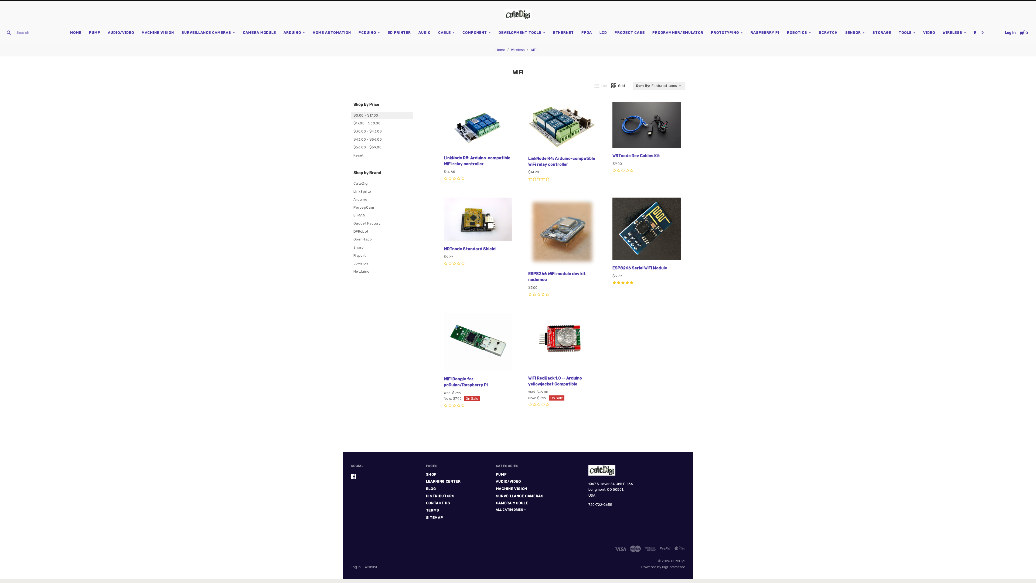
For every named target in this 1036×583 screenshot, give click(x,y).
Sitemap (434, 518)
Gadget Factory (367, 223)
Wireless (952, 32)
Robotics (797, 32)
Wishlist (371, 567)
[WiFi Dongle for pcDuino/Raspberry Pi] (478, 343)
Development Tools (520, 32)
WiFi (533, 50)
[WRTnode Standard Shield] (478, 220)
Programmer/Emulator (678, 32)
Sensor (853, 32)
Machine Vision (158, 32)
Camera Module (259, 32)
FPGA (586, 32)
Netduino (361, 271)
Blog (431, 489)
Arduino (292, 32)
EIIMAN (359, 215)
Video (929, 32)
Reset (358, 155)
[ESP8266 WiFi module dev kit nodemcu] (562, 233)
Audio (424, 32)
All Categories (510, 509)
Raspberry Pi (765, 32)
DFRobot (360, 231)
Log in (1010, 32)
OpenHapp (362, 239)
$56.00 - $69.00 (367, 147)
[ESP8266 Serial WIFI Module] (646, 230)
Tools (905, 32)
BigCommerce (673, 567)
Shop (431, 474)
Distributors (440, 496)
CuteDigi (361, 183)
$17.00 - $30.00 (366, 123)
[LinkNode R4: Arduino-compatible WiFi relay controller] (562, 127)
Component (474, 32)
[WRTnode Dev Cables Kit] (646, 126)
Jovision (360, 263)
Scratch (828, 32)
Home (75, 32)
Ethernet (563, 32)
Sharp (358, 247)
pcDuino (367, 32)
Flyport (359, 255)
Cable (444, 32)
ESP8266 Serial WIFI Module (639, 268)
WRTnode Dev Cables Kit (636, 155)
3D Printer (399, 32)
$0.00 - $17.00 (365, 115)
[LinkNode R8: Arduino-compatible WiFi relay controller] (478, 127)
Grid (621, 86)
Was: (448, 393)
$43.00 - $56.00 (367, 139)
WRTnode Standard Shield (470, 248)
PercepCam (363, 207)
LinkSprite (362, 191)
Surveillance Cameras (206, 32)
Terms (432, 510)
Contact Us (438, 503)
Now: (448, 398)
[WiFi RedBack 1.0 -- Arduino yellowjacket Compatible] (562, 342)
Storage (882, 32)
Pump (94, 32)
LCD (603, 32)
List (604, 86)
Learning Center (443, 481)
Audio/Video (121, 32)
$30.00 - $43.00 (367, 131)
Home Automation (332, 32)
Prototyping (725, 32)
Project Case (630, 32)
